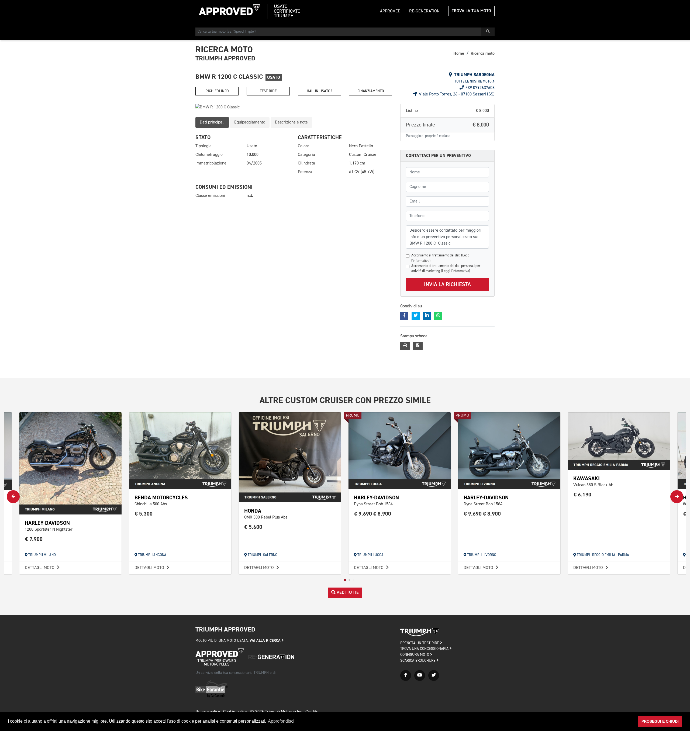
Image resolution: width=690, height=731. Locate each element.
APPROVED (390, 11)
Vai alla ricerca (266, 640)
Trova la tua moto (471, 11)
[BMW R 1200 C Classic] (293, 107)
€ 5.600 (253, 527)
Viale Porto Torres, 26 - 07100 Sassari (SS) (456, 94)
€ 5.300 (144, 513)
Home (458, 53)
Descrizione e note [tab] (291, 122)
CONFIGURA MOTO (415, 655)
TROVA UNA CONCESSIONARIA (425, 649)
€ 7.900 (34, 539)
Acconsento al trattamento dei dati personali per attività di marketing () (445, 268)
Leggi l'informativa (455, 271)
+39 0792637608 (479, 88)
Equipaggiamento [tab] (249, 122)
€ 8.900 (372, 513)
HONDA (252, 510)
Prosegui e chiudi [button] (660, 721)
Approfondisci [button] (281, 721)
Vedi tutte (347, 593)
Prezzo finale (447, 125)
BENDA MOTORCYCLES (161, 497)
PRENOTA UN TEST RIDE (420, 643)
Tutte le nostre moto (473, 81)
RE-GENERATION (424, 11)
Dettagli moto (40, 568)
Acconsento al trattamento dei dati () (440, 258)
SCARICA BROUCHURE (418, 661)
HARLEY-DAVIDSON (47, 523)
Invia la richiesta (447, 284)
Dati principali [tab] (212, 122)
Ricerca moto (483, 53)
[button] (345, 580)
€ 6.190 (582, 494)
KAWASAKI (586, 478)
